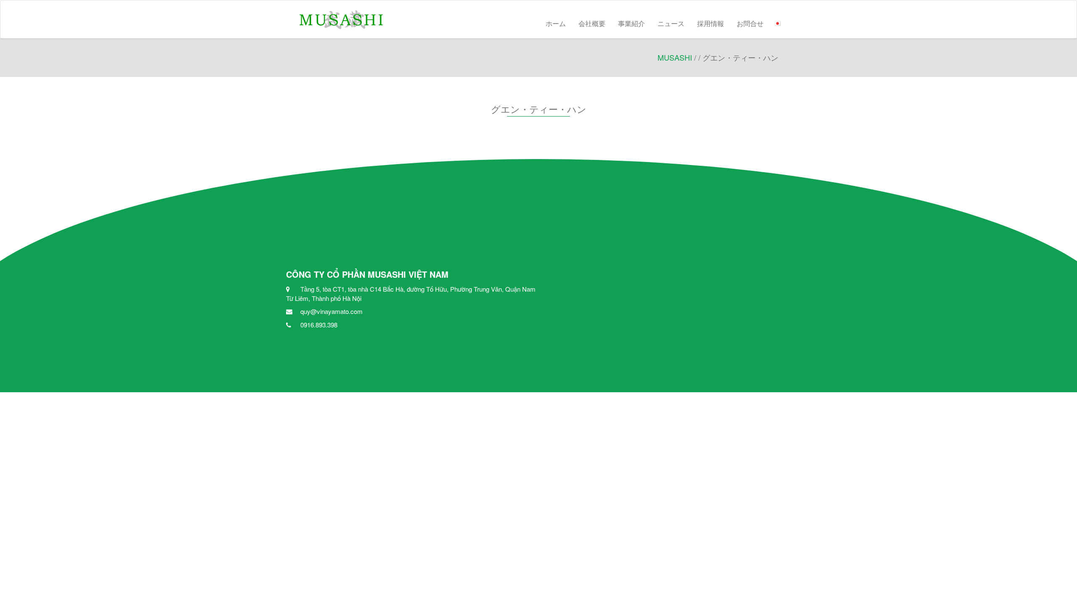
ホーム (556, 23)
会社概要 (591, 23)
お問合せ (750, 23)
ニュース (671, 23)
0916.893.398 (318, 324)
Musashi (675, 57)
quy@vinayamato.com (331, 311)
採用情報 (710, 23)
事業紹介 (631, 23)
